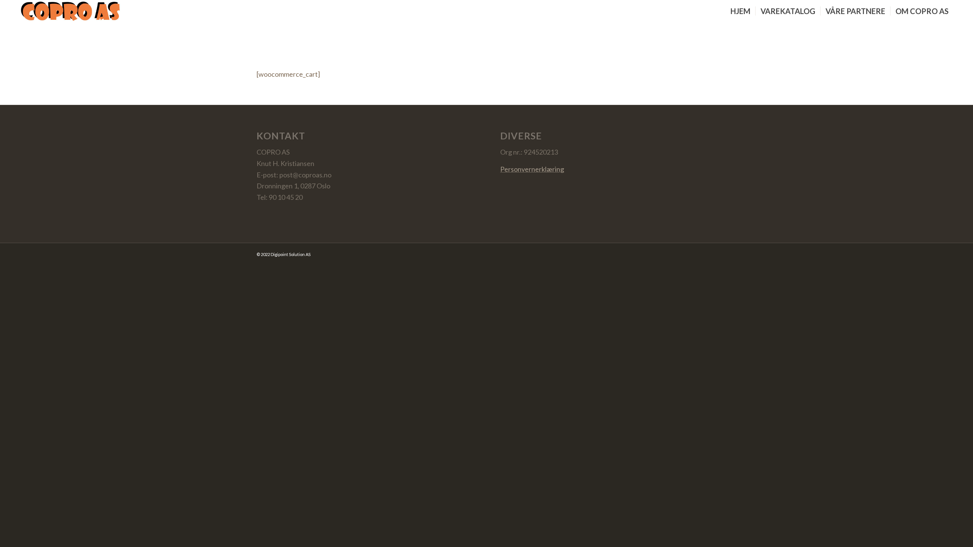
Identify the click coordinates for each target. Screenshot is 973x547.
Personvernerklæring (532, 169)
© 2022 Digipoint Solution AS (284, 254)
